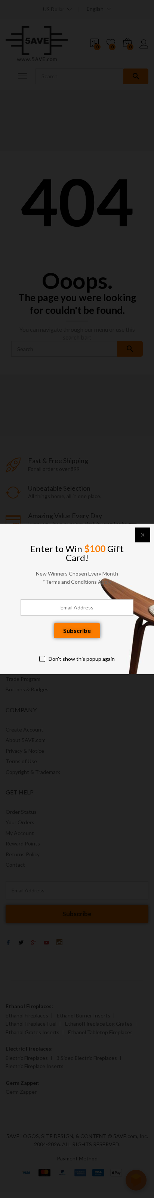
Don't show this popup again (82, 659)
